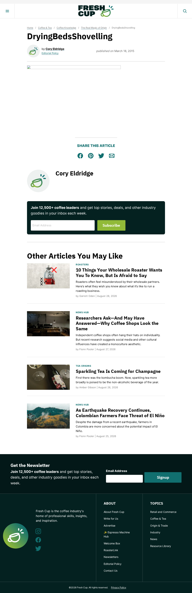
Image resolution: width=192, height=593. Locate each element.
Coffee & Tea (45, 27)
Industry (155, 532)
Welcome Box (112, 543)
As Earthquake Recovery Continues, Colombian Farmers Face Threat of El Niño (120, 412)
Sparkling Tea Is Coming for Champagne (118, 371)
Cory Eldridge (55, 49)
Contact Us (110, 570)
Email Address (116, 471)
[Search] (184, 11)
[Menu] (7, 11)
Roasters (82, 264)
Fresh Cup (96, 11)
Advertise (109, 525)
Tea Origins (83, 365)
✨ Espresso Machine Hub (117, 534)
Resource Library (160, 546)
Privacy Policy (118, 587)
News (153, 539)
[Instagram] (38, 531)
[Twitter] (38, 548)
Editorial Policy (50, 53)
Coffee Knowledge (66, 27)
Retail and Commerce (163, 511)
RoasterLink (111, 550)
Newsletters (111, 556)
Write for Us (111, 518)
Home (30, 27)
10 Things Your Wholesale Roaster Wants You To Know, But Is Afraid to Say (119, 272)
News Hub (82, 312)
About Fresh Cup (114, 511)
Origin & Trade (159, 525)
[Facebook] (38, 540)
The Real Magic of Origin (94, 27)
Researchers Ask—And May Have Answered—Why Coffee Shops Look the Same (117, 323)
